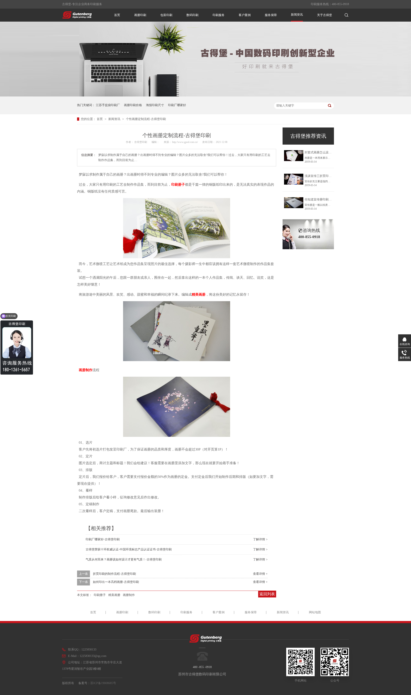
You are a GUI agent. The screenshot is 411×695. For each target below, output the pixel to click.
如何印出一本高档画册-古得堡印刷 (116, 582)
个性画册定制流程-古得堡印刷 (146, 119)
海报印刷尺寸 (155, 105)
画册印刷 (140, 15)
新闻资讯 (297, 14)
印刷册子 (178, 184)
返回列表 (267, 594)
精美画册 (199, 294)
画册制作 (85, 370)
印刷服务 (219, 15)
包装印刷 (166, 15)
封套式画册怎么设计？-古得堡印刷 (328, 152)
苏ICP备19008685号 (103, 683)
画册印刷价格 (133, 105)
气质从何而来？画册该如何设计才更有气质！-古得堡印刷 (124, 559)
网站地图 (315, 612)
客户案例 (245, 15)
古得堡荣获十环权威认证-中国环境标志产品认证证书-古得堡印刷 (129, 549)
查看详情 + (260, 573)
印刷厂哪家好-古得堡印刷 (103, 539)
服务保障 (271, 15)
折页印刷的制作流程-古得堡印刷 (114, 573)
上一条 (83, 573)
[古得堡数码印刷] (77, 17)
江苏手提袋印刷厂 (108, 105)
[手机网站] (300, 675)
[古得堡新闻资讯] (205, 95)
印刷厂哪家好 (177, 105)
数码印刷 (192, 15)
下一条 (83, 582)
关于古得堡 (324, 15)
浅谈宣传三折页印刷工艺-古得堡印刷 (329, 176)
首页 (117, 15)
